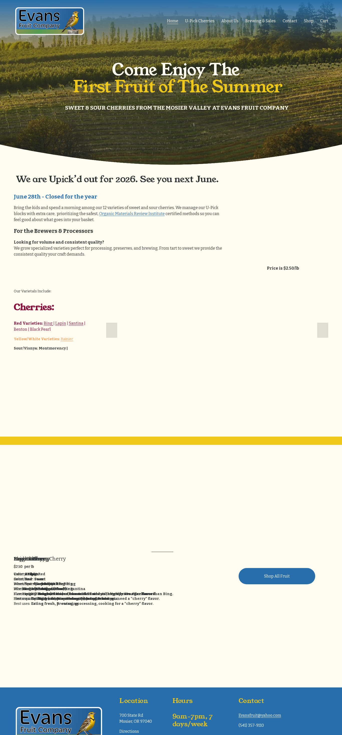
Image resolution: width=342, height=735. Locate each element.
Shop (308, 21)
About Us (230, 21)
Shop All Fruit (277, 576)
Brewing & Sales (260, 21)
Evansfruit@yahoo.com (260, 715)
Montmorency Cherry (40, 559)
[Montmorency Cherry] (85, 550)
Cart (324, 21)
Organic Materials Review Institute (132, 213)
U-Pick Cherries (200, 21)
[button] (111, 330)
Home (172, 21)
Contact (290, 21)
